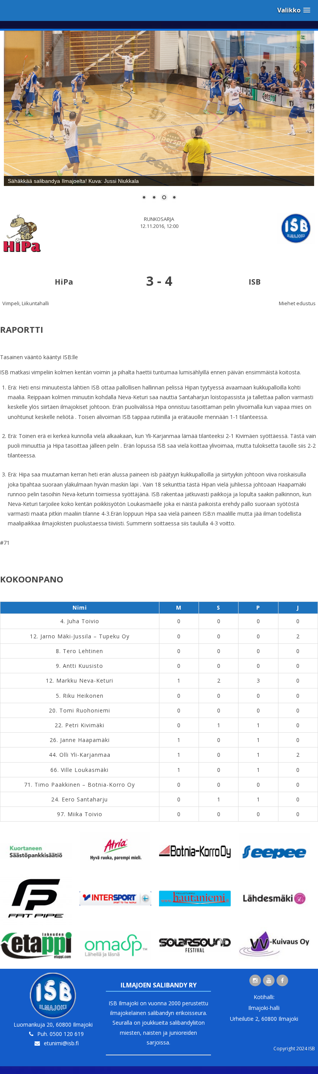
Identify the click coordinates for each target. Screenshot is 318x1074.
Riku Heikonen (83, 695)
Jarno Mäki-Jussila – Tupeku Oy (85, 636)
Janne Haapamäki (85, 740)
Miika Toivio (84, 814)
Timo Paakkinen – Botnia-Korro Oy (85, 784)
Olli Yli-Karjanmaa (85, 754)
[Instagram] (255, 980)
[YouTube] (269, 980)
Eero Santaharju (85, 799)
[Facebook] (282, 980)
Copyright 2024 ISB (294, 1048)
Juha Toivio (83, 621)
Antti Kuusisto (83, 665)
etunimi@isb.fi (61, 1043)
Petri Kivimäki (84, 725)
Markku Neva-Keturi (84, 680)
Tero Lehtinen (83, 651)
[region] (159, 120)
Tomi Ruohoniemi (84, 710)
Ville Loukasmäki (85, 769)
